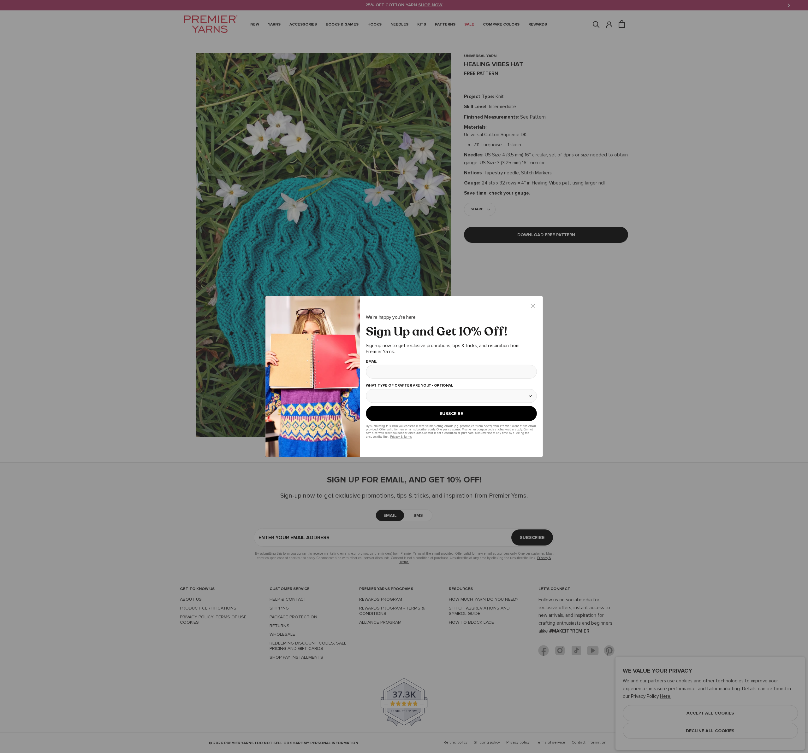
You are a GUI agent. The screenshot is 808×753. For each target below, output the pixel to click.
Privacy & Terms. (401, 436)
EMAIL (371, 361)
